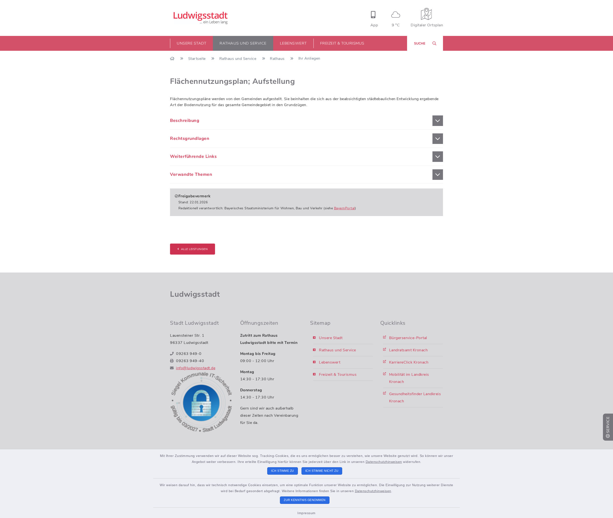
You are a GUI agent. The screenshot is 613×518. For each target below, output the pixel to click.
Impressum (306, 513)
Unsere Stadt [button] (191, 43)
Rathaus (278, 58)
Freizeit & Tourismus (338, 374)
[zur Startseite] (200, 18)
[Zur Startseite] (173, 58)
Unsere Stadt (330, 338)
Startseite (197, 58)
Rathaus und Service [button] (243, 43)
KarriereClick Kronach (409, 362)
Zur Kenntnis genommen (305, 500)
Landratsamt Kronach (408, 350)
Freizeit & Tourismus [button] (342, 43)
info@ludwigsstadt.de (195, 368)
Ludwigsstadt (195, 294)
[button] (306, 121)
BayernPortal (344, 208)
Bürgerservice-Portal (408, 338)
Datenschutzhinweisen (384, 462)
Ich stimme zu (282, 470)
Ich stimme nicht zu (322, 470)
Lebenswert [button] (293, 43)
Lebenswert (329, 362)
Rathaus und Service (238, 58)
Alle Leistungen (194, 249)
